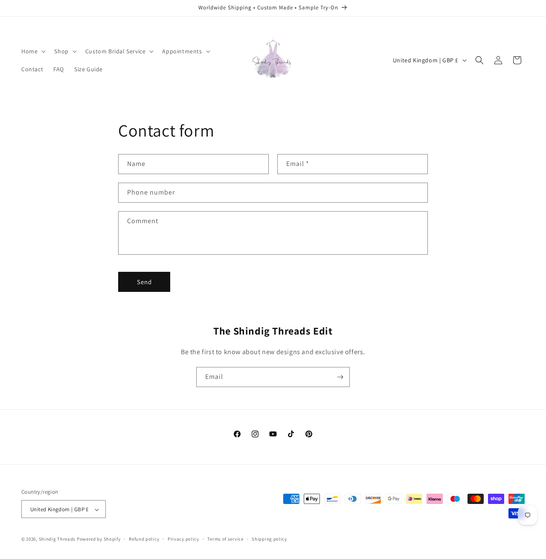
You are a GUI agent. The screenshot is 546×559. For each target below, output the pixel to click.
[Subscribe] (340, 377)
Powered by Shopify (99, 539)
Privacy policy (183, 539)
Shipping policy (269, 539)
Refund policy (144, 539)
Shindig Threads (58, 539)
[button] (32, 51)
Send (144, 282)
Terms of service (225, 539)
